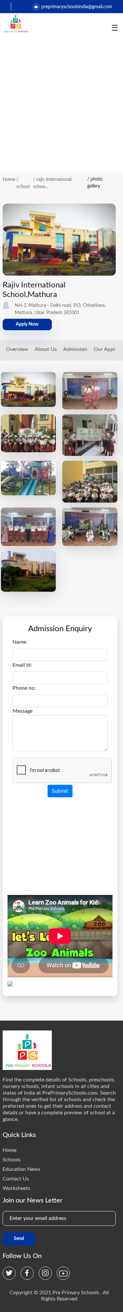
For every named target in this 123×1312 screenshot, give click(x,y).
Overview (17, 349)
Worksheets (16, 1188)
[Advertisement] (61, 107)
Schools (12, 1159)
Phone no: (24, 688)
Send (19, 1238)
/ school (23, 183)
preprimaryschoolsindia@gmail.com (76, 7)
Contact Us (16, 1178)
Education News (21, 1169)
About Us (46, 349)
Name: (19, 642)
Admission (75, 349)
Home (9, 179)
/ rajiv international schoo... (52, 183)
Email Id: (22, 665)
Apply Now (27, 324)
